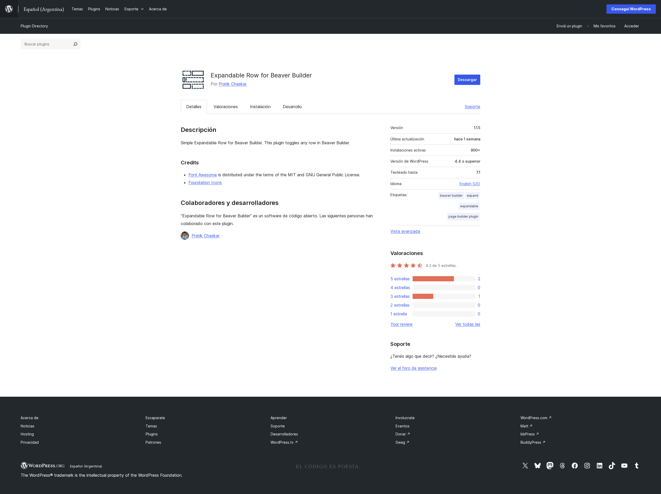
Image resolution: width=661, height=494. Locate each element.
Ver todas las (467, 324)
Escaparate (155, 418)
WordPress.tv (284, 442)
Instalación (260, 106)
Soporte (472, 106)
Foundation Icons (205, 182)
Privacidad (30, 442)
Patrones (153, 442)
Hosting (27, 434)
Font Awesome (202, 174)
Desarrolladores (284, 434)
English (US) (470, 183)
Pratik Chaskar (233, 83)
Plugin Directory (34, 26)
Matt (527, 426)
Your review (401, 324)
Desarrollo (292, 106)
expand (472, 195)
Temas (151, 426)
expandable (469, 206)
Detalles (193, 106)
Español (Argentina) (86, 466)
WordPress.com (536, 418)
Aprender (279, 418)
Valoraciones (226, 106)
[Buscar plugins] (75, 44)
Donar (403, 434)
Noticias (27, 426)
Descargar (467, 79)
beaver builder (451, 195)
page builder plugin (463, 216)
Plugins (152, 434)
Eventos (403, 426)
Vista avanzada (405, 231)
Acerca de (29, 418)
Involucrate (405, 418)
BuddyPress (533, 442)
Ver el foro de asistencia (413, 368)
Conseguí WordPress (631, 9)
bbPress (530, 434)
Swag (403, 442)
